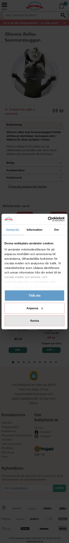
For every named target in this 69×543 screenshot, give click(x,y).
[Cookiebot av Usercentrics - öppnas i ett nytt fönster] (49, 219)
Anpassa (32, 308)
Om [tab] (56, 229)
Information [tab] (34, 229)
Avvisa (34, 320)
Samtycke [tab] (12, 229)
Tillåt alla (34, 295)
